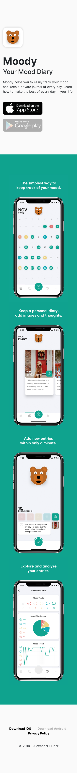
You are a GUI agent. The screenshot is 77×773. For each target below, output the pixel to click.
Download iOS (20, 729)
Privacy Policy (38, 733)
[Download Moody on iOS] (22, 108)
